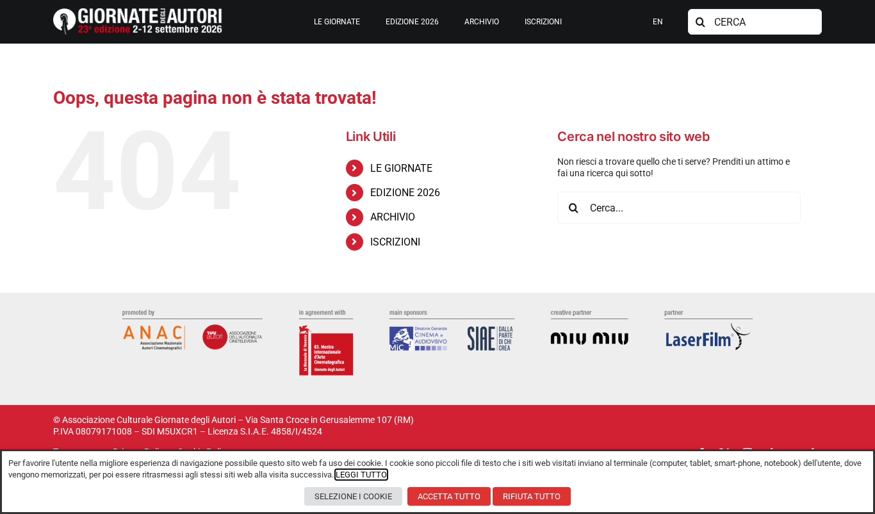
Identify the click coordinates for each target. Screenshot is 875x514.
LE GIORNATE (401, 168)
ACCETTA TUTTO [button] (449, 496)
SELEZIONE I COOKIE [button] (353, 496)
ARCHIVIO (392, 217)
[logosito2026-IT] (137, 13)
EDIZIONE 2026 (405, 193)
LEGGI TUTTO (361, 474)
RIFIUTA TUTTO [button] (531, 496)
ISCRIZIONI (395, 242)
